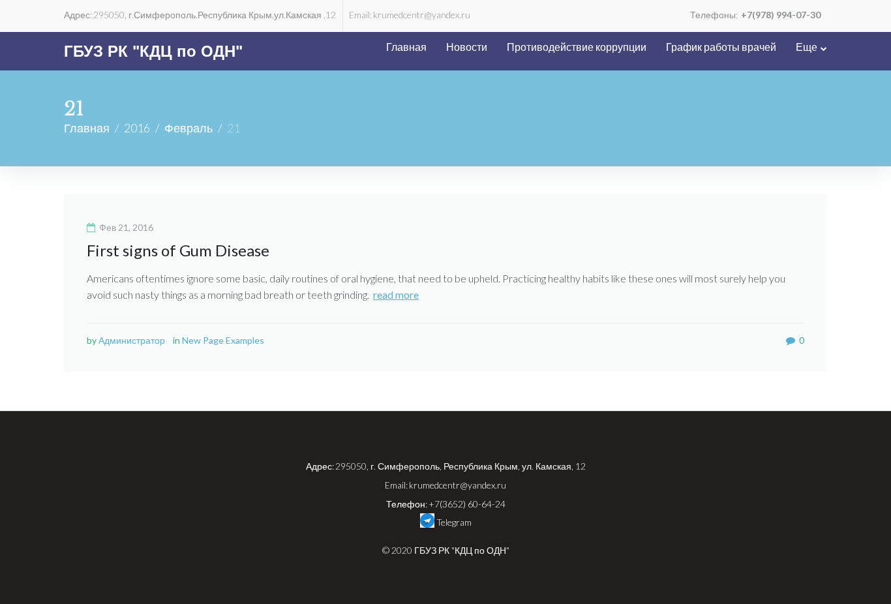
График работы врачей (721, 46)
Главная (406, 46)
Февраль (188, 128)
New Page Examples (223, 340)
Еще (806, 46)
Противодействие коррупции (576, 46)
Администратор (131, 340)
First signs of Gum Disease (178, 250)
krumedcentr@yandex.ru (421, 14)
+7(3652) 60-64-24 (467, 503)
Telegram (453, 522)
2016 (137, 128)
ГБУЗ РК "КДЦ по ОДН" (153, 51)
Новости (466, 46)
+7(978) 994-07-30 (781, 14)
